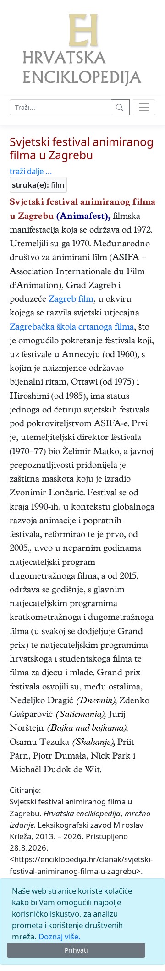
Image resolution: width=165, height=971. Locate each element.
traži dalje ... (31, 171)
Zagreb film (71, 300)
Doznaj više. (59, 936)
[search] (144, 107)
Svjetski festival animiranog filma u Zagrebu (82, 148)
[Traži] (120, 107)
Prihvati (76, 950)
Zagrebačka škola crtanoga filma (72, 328)
